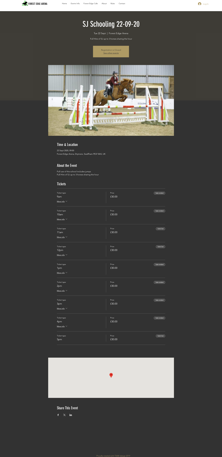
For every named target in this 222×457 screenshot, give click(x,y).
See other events (111, 53)
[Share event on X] (64, 415)
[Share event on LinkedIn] (71, 415)
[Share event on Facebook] (58, 415)
